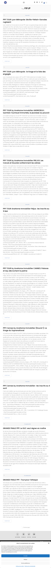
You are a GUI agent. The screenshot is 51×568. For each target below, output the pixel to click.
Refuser (25, 559)
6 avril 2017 (27, 323)
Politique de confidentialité (30, 566)
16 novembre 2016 (27, 475)
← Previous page (26, 527)
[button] (49, 543)
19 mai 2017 (27, 106)
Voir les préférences (25, 563)
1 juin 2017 (27, 67)
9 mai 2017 (27, 204)
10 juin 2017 (27, 15)
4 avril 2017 (27, 381)
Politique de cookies (20, 566)
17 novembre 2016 (27, 424)
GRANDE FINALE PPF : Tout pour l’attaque (20, 480)
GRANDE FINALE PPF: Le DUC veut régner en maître (24, 428)
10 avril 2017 (27, 264)
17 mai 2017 (27, 156)
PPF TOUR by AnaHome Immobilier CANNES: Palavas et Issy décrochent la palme (25, 269)
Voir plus (7, 61)
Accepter (25, 555)
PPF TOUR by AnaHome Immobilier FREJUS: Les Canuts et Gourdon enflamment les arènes (23, 161)
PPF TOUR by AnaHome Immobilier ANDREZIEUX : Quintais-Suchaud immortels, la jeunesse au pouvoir (26, 111)
